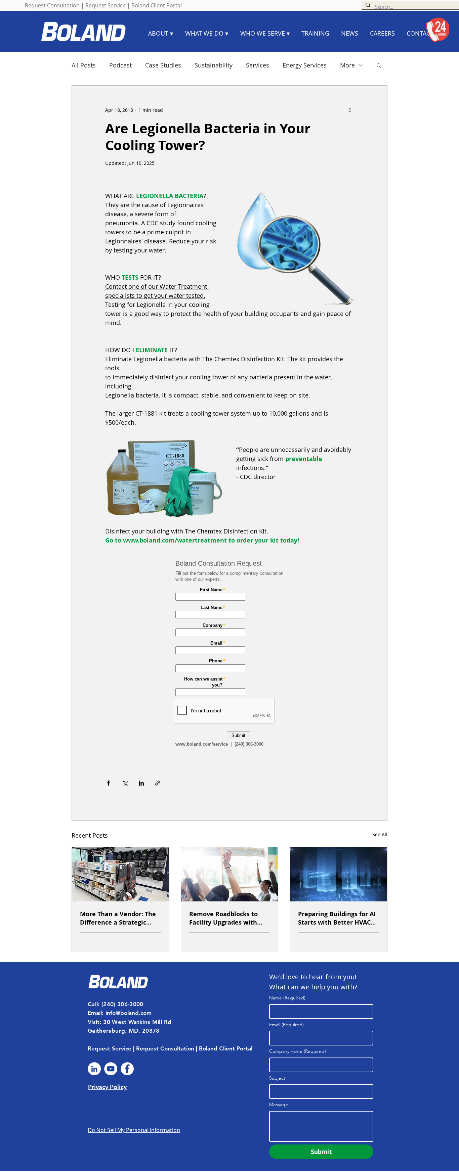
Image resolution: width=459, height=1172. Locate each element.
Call (93, 1004)
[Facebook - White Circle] (127, 1068)
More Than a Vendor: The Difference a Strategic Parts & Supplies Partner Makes (118, 918)
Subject (277, 1078)
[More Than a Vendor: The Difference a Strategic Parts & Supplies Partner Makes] (120, 874)
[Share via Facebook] (108, 783)
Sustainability (214, 65)
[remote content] (229, 655)
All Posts (84, 65)
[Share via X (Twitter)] (125, 783)
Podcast (120, 65)
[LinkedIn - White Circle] (94, 1068)
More (347, 65)
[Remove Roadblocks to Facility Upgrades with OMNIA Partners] (229, 874)
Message (278, 1104)
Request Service (105, 5)
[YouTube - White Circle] (110, 1068)
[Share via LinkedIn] (141, 783)
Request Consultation (52, 5)
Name (287, 998)
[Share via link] (158, 783)
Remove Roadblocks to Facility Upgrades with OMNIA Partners (223, 918)
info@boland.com (129, 1013)
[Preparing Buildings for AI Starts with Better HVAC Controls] (338, 874)
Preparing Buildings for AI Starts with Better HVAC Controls (337, 918)
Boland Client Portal (156, 5)
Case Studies (163, 65)
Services (257, 65)
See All (379, 834)
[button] (379, 65)
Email (286, 1025)
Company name (297, 1051)
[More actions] (350, 110)
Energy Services (305, 65)
